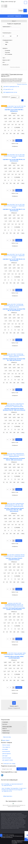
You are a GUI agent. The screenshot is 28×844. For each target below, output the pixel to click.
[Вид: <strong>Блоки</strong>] (20, 100)
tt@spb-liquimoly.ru (18, 841)
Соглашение (14, 843)
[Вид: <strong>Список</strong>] (22, 100)
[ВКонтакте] (2, 775)
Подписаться (21, 769)
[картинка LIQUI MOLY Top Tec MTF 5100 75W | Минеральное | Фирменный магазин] (14, 107)
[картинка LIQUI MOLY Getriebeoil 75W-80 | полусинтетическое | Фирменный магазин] (14, 555)
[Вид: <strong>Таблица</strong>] (25, 100)
